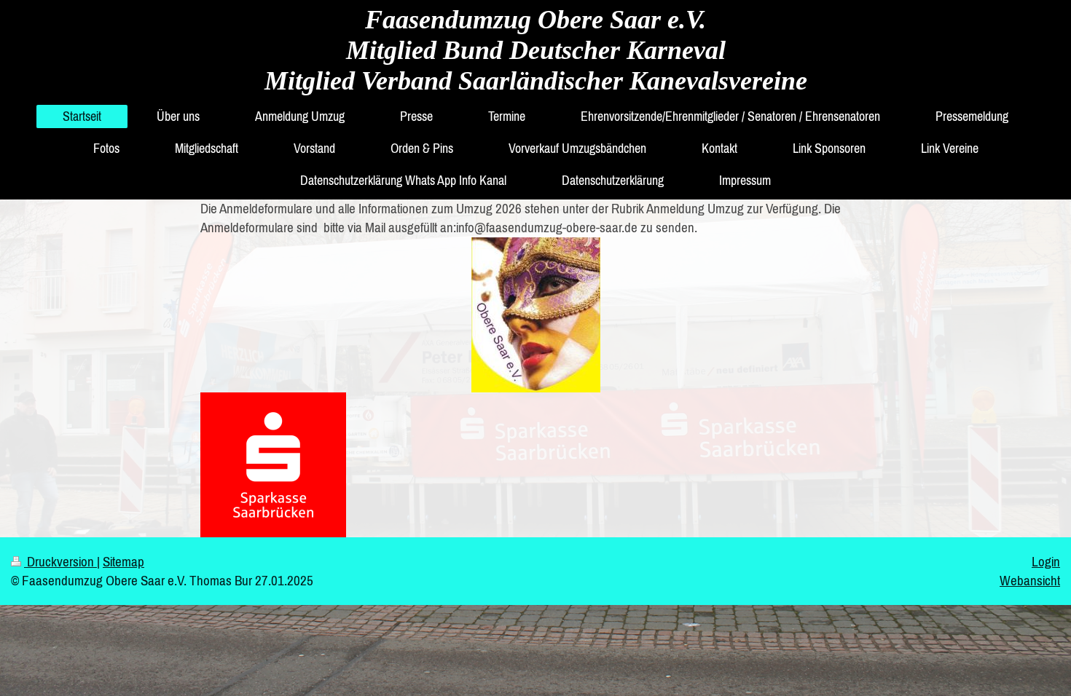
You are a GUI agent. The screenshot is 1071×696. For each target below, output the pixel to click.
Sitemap (123, 561)
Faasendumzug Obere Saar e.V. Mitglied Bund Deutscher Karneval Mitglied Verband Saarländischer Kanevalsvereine (535, 50)
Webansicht (1030, 580)
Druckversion (60, 561)
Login (1046, 561)
